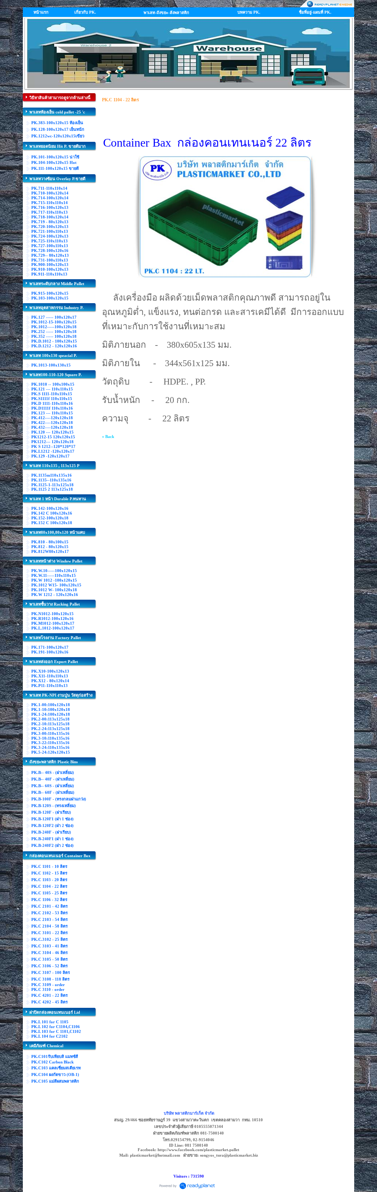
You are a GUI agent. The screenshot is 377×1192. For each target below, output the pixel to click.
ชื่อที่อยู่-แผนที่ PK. (315, 12)
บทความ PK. (248, 12)
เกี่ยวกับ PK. (85, 12)
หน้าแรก (41, 12)
